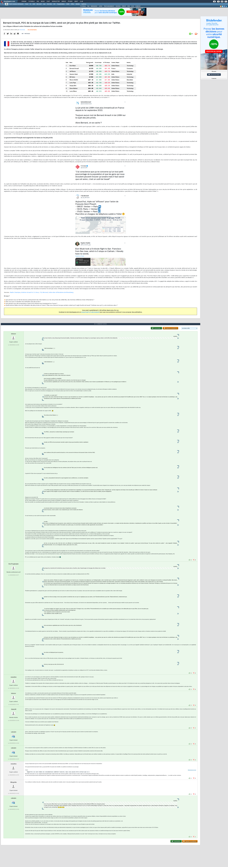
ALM (34, 4)
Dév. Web (49, 4)
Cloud (26, 4)
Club (81, 1)
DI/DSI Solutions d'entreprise (16, 4)
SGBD (67, 4)
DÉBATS (124, 6)
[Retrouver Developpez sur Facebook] (224, 6)
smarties (13, 677)
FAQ (37, 1)
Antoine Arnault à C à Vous (30, 292)
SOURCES (118, 6)
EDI (54, 4)
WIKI (128, 6)
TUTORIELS (83, 6)
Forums (23, 1)
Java (44, 4)
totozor (13, 334)
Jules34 (13, 709)
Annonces (22, 29)
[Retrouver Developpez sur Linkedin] (226, 6)
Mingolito (13, 782)
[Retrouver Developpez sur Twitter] (222, 6)
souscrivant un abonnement (90, 312)
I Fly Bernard (44, 292)
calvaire (13, 732)
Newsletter (56, 1)
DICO (132, 6)
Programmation (61, 4)
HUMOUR (137, 6)
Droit (76, 1)
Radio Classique (15, 292)
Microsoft (39, 4)
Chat (48, 1)
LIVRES (100, 6)
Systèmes (83, 4)
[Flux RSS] (220, 6)
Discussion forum (215, 74)
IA (30, 4)
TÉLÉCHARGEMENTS (109, 6)
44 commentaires (32, 30)
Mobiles (78, 4)
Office (72, 4)
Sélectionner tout (192, 770)
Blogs (43, 1)
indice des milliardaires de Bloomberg (61, 292)
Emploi (63, 1)
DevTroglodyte (14, 564)
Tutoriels (31, 1)
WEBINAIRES (94, 6)
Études (70, 1)
